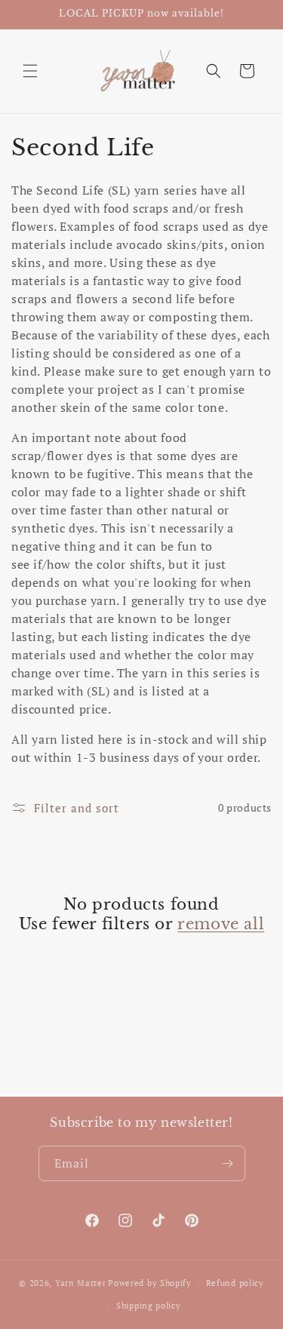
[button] (30, 70)
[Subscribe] (228, 1163)
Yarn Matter (80, 1282)
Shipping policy (148, 1305)
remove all (220, 924)
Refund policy (235, 1283)
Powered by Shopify (150, 1282)
